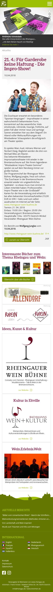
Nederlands (36, 542)
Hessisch (35, 548)
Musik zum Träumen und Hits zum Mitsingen (21, 526)
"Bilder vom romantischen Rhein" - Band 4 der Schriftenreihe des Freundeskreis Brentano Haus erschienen (26, 515)
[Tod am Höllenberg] (26, 273)
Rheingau (3, 3)
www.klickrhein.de (34, 589)
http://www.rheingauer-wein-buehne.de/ (24, 233)
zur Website (23, 390)
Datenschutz (7, 566)
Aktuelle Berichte (16, 510)
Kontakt (5, 560)
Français (9, 545)
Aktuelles (6, 50)
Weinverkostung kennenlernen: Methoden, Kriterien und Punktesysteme (26, 519)
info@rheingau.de (19, 589)
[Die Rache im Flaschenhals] (16, 273)
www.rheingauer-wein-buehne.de (20, 204)
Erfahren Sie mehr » (10, 44)
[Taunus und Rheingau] (37, 273)
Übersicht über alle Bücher (17, 279)
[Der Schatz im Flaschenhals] (47, 273)
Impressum (7, 563)
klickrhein (5, 585)
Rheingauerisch (37, 545)
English (9, 542)
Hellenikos (10, 551)
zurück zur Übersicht (19, 239)
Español (9, 548)
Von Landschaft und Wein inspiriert (17, 523)
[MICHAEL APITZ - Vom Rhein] (6, 273)
